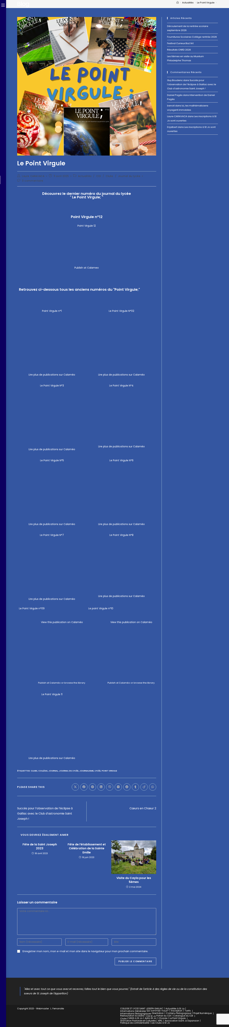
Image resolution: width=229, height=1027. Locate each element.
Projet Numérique (202, 1013)
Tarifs (188, 1010)
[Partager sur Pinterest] (92, 787)
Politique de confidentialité (134, 1022)
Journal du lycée (129, 176)
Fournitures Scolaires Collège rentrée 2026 (192, 37)
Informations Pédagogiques (135, 1013)
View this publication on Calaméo (62, 622)
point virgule (109, 770)
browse (68, 682)
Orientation (158, 1013)
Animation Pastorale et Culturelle (138, 1020)
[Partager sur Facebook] (83, 787)
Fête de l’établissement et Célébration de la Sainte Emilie (87, 848)
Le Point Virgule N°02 (121, 311)
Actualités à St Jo (174, 1008)
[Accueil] (177, 2)
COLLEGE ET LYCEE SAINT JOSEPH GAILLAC (141, 1008)
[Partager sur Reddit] (126, 787)
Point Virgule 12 (86, 226)
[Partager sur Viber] (109, 787)
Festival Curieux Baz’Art (180, 43)
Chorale (163, 1018)
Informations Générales (133, 1011)
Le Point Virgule (178, 1018)
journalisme (86, 770)
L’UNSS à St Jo (134, 1018)
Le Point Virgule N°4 (121, 385)
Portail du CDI (163, 1015)
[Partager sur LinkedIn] (101, 787)
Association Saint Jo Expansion (182, 1020)
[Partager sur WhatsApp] (152, 787)
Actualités (85, 176)
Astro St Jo (150, 1018)
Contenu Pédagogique (178, 1013)
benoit (171, 105)
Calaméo (55, 682)
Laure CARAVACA (33, 176)
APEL (160, 1020)
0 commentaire (32, 181)
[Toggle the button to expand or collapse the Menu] (3, 5)
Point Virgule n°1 (52, 311)
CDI (98, 176)
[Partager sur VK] (118, 787)
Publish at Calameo (86, 267)
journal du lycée (68, 770)
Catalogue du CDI (183, 1015)
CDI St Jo (151, 1016)
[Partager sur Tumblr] (135, 787)
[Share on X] (75, 787)
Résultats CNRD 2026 (179, 49)
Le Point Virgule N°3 (52, 385)
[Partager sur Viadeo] (144, 787)
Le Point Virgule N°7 (52, 535)
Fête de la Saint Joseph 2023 (40, 846)
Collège (42, 770)
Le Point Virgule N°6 (121, 460)
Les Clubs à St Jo (160, 1022)
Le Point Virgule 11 (52, 694)
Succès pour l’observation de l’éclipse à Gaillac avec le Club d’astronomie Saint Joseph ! (191, 84)
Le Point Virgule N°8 (121, 535)
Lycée (98, 770)
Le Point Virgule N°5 (52, 460)
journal (53, 770)
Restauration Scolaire (132, 1015)
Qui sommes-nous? (158, 1010)
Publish (42, 682)
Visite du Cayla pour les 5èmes (133, 880)
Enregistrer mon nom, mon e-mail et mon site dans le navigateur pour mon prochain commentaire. (85, 951)
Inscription (176, 1010)
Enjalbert (172, 127)
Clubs (109, 176)
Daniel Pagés (174, 95)
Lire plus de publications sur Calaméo (52, 374)
